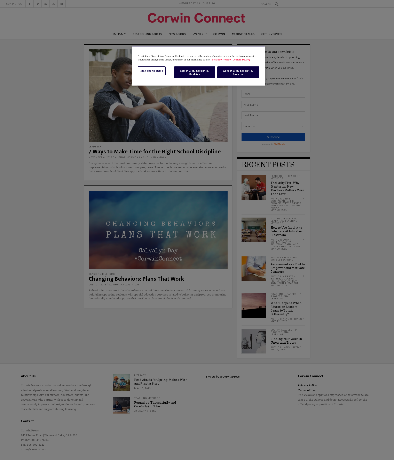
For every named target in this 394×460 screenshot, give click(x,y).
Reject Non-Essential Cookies (194, 72)
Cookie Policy (241, 59)
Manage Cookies (151, 70)
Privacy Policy (221, 59)
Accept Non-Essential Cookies (238, 72)
